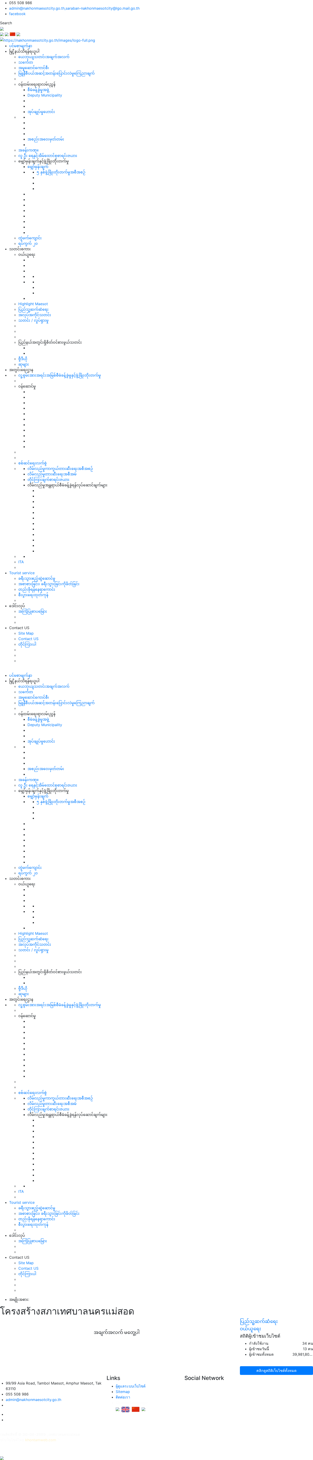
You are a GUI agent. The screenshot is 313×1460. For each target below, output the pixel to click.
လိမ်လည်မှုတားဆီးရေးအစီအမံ (52, 474)
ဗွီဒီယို (22, 358)
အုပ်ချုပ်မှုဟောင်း (41, 111)
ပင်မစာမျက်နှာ (20, 45)
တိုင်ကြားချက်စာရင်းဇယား (48, 479)
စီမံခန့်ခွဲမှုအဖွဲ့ (38, 89)
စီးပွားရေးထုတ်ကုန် (33, 595)
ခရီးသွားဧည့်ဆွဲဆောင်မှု (36, 578)
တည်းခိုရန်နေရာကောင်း (36, 589)
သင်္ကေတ (25, 62)
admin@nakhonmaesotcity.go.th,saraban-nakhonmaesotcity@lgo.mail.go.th (74, 8)
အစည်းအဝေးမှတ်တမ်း (45, 139)
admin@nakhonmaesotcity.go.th (33, 1399)
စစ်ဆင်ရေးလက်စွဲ (32, 463)
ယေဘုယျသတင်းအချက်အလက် (43, 56)
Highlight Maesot (33, 304)
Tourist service (22, 573)
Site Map (26, 633)
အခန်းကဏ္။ (28, 150)
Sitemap (123, 1391)
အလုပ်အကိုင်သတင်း (34, 314)
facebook (17, 13)
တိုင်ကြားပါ (27, 644)
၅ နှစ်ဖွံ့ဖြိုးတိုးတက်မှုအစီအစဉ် (61, 172)
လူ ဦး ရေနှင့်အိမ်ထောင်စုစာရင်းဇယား (47, 155)
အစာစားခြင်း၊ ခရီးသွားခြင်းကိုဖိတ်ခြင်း (49, 584)
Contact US (28, 638)
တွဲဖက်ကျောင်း (30, 238)
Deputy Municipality (44, 95)
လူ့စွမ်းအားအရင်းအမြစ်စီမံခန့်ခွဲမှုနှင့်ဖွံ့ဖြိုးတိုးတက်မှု (59, 375)
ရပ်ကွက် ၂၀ (28, 243)
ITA (21, 562)
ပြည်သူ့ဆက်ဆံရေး (33, 309)
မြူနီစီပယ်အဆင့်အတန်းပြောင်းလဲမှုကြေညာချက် (56, 73)
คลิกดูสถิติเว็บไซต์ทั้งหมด (276, 1370)
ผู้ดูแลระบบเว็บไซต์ (131, 1386)
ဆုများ (23, 364)
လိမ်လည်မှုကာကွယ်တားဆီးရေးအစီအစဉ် (60, 468)
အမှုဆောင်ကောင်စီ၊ (33, 67)
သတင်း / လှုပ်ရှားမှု (33, 320)
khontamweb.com (40, 1440)
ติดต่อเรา (123, 1397)
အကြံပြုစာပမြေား (32, 611)
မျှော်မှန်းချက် (37, 166)
